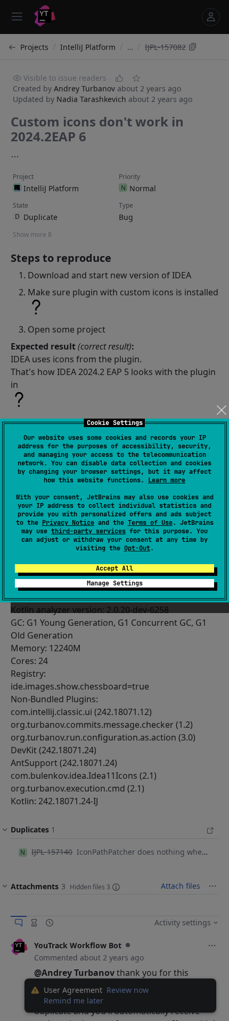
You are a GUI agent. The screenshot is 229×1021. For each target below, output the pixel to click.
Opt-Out (137, 548)
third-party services (88, 531)
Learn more (166, 480)
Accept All (114, 568)
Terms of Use (150, 522)
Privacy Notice (68, 522)
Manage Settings (115, 583)
